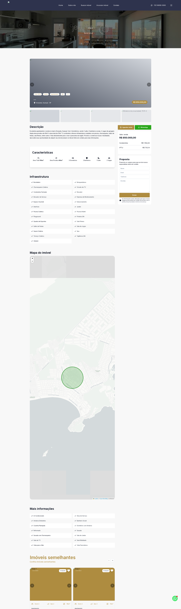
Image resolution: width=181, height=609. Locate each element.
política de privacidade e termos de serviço (134, 202)
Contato (116, 5)
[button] (32, 84)
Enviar (134, 195)
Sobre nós (72, 5)
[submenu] (171, 5)
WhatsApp (144, 127)
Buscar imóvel (86, 5)
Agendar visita (127, 127)
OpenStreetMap (104, 498)
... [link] (96, 33)
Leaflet (96, 498)
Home (61, 5)
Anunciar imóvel (102, 5)
